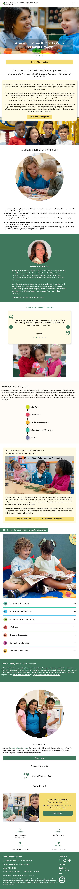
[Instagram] (64, 860)
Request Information (39, 62)
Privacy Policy (7, 871)
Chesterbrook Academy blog (18, 748)
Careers (62, 865)
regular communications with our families (46, 675)
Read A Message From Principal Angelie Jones (28, 297)
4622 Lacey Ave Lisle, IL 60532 (20, 836)
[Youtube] (60, 860)
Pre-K (33, 438)
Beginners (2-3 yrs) (39, 422)
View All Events (38, 786)
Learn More (57, 813)
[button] (36, 56)
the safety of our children (21, 675)
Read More (39, 758)
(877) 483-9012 (58, 835)
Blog (60, 873)
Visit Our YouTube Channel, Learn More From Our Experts (39, 519)
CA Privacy (17, 871)
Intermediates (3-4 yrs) (41, 430)
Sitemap (37, 871)
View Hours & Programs (39, 117)
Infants (34, 407)
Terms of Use (27, 871)
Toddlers (35, 415)
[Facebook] (69, 860)
